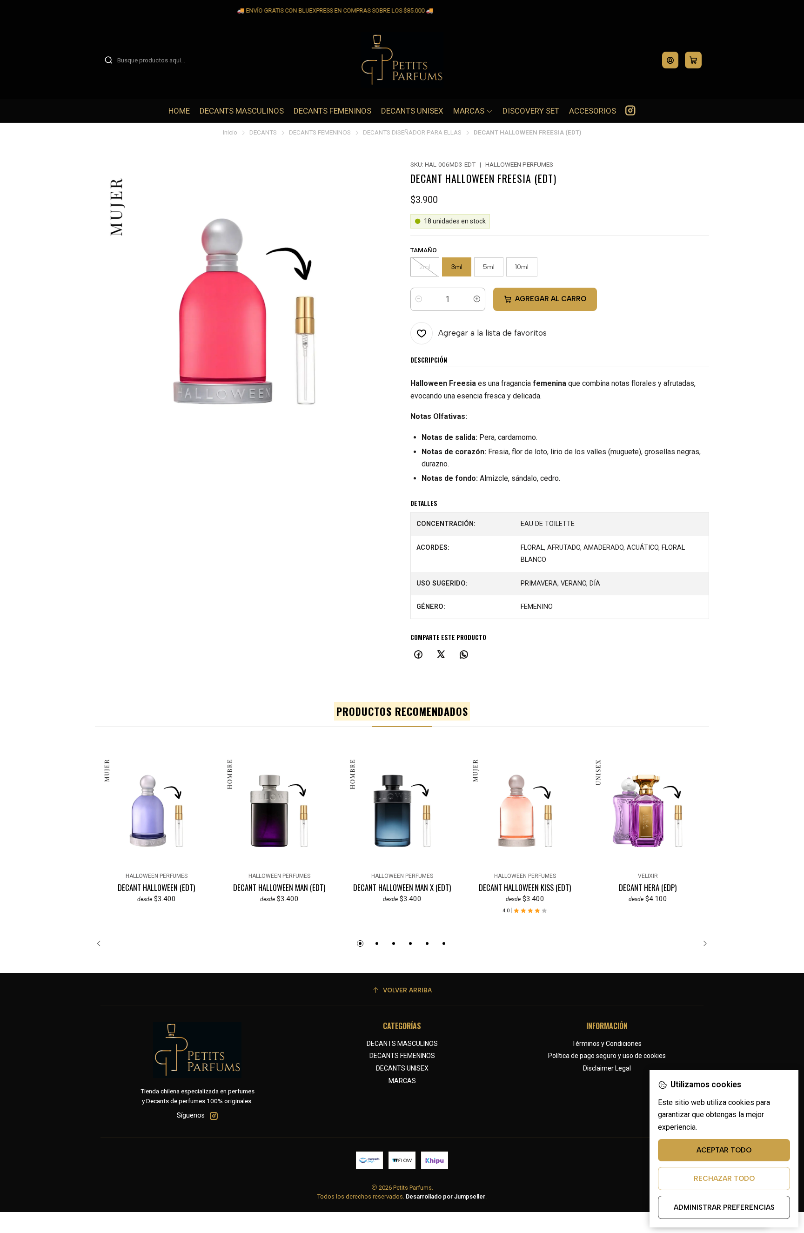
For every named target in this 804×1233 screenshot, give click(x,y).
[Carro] (693, 60)
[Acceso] (670, 60)
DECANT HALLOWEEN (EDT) (156, 887)
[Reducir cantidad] (419, 299)
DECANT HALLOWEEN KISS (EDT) (525, 887)
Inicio (230, 132)
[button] (360, 943)
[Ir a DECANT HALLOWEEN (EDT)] (156, 811)
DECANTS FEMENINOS (320, 132)
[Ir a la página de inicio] (402, 60)
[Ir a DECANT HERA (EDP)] (647, 811)
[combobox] (151, 60)
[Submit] (108, 60)
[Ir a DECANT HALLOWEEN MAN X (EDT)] (402, 811)
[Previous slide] (102, 943)
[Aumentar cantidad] (477, 299)
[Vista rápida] (106, 809)
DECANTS (263, 132)
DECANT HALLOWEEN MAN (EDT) (279, 887)
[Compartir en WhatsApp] (464, 655)
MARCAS (402, 1081)
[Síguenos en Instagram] (630, 110)
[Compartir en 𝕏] (441, 655)
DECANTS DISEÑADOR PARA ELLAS (412, 132)
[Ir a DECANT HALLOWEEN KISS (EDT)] (525, 811)
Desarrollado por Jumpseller (445, 1196)
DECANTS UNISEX (402, 1068)
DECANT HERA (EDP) (648, 887)
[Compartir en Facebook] (418, 655)
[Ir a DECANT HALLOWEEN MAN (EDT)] (279, 811)
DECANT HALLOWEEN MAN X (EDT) (402, 887)
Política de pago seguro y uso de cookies (607, 1055)
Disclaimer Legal (607, 1068)
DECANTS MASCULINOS (402, 1043)
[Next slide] (702, 943)
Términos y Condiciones (607, 1043)
